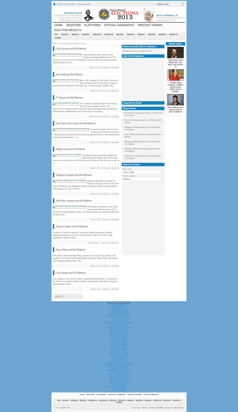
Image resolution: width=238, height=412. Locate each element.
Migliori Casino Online (119, 376)
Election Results (68, 30)
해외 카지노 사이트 (119, 372)
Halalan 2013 (65, 407)
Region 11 (167, 400)
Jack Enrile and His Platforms (69, 74)
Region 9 (162, 34)
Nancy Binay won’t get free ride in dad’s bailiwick (175, 109)
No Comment (106, 67)
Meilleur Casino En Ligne (119, 378)
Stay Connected (84, 4)
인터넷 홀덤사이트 (119, 305)
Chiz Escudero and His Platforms (71, 48)
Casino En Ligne (119, 385)
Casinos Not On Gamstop (119, 309)
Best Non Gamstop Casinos (119, 331)
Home (59, 25)
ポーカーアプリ (119, 391)
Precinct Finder (150, 25)
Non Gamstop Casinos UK (119, 324)
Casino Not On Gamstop (119, 312)
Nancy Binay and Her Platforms (70, 249)
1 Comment (106, 91)
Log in (134, 407)
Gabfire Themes (179, 407)
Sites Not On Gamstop (119, 337)
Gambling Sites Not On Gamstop (119, 314)
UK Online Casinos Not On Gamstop (119, 322)
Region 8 (151, 34)
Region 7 (141, 34)
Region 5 (120, 34)
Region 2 (75, 34)
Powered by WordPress (156, 407)
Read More (115, 67)
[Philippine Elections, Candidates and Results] (119, 14)
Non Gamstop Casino (119, 340)
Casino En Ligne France (119, 382)
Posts (138, 407)
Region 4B (109, 34)
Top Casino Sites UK (119, 335)
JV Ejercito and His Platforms (69, 97)
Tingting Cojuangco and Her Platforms (74, 174)
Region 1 (64, 34)
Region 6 (130, 34)
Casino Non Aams (119, 320)
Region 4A (97, 34)
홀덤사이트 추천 (119, 307)
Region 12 (177, 400)
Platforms (92, 25)
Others (58, 38)
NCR (56, 34)
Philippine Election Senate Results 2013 (137, 51)
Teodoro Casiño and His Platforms (72, 226)
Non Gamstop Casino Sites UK (119, 327)
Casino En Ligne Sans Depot (119, 374)
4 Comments (106, 289)
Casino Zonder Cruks (119, 342)
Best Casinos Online (119, 350)
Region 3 (86, 34)
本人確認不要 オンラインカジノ (119, 370)
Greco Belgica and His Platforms (71, 272)
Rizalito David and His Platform (70, 149)
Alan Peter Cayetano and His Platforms (74, 200)
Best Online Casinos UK (119, 352)
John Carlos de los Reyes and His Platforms (76, 123)
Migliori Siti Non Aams (119, 367)
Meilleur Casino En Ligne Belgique (119, 365)
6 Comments (106, 219)
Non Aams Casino (119, 318)
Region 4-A (93, 400)
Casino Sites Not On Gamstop (119, 316)
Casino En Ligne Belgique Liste (119, 363)
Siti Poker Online (119, 389)
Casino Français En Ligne (119, 380)
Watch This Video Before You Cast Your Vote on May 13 (175, 63)
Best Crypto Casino (119, 361)
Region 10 (173, 34)
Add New (145, 407)
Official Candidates (119, 25)
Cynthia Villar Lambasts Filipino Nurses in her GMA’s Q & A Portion (175, 87)
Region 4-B (103, 400)
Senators (73, 25)
